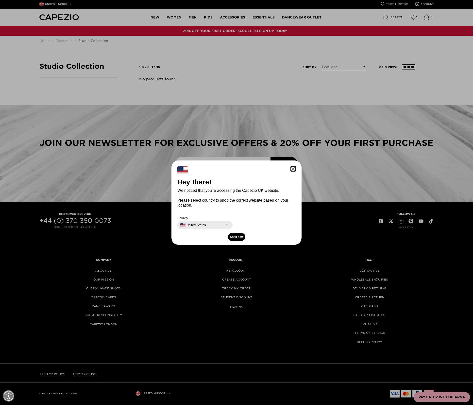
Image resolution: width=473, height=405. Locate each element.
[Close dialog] (328, 140)
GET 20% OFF (189, 226)
